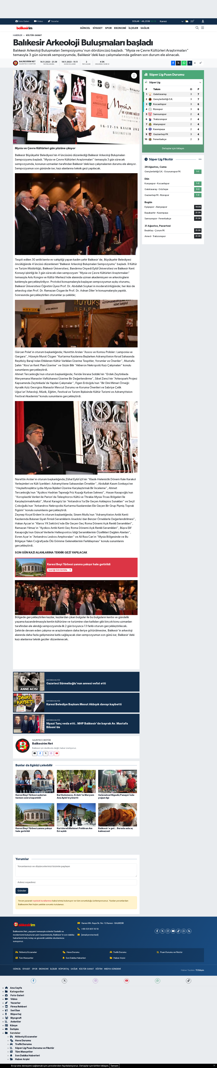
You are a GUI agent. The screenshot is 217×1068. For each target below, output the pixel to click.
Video (40, 21)
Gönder (22, 891)
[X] (162, 931)
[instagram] (95, 980)
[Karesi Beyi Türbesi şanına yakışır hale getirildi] (35, 814)
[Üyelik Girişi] (201, 21)
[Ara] (197, 28)
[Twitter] (45, 753)
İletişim (14, 1029)
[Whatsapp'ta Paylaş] (184, 63)
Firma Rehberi (18, 1006)
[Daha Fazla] (189, 63)
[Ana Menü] (202, 28)
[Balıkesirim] (24, 27)
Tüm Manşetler (26, 958)
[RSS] (189, 931)
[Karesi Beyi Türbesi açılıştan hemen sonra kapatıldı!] (35, 781)
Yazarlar (55, 21)
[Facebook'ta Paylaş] (173, 63)
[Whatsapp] (183, 931)
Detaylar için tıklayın (173, 148)
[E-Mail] (34, 753)
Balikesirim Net (42, 743)
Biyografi (15, 1018)
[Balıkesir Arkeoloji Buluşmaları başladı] (76, 107)
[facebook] (33, 980)
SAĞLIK (145, 28)
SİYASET (98, 28)
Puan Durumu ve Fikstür (171, 952)
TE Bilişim (199, 970)
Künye (13, 1025)
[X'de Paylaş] (178, 63)
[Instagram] (51, 753)
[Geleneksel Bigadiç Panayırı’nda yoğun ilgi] (117, 781)
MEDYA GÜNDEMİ (112, 969)
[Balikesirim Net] (23, 745)
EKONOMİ (120, 28)
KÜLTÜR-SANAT (34, 35)
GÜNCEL (85, 28)
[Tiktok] (178, 931)
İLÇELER (133, 28)
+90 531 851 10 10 (90, 929)
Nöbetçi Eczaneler (28, 952)
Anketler (15, 1021)
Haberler (17, 35)
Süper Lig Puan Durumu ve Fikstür (34, 1048)
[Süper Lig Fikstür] (200, 159)
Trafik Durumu (119, 952)
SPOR (108, 28)
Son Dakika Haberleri (76, 958)
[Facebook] (40, 753)
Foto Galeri (23, 21)
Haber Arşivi (119, 958)
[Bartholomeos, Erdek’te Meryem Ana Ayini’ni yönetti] (76, 781)
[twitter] (64, 980)
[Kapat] (215, 1066)
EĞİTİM (99, 969)
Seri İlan (15, 1010)
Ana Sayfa (16, 988)
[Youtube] (56, 753)
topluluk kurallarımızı (42, 901)
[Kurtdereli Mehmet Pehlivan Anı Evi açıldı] (76, 814)
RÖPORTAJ (64, 969)
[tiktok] (188, 980)
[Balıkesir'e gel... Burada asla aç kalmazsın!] (117, 814)
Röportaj (15, 1014)
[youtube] (126, 980)
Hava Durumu (73, 952)
